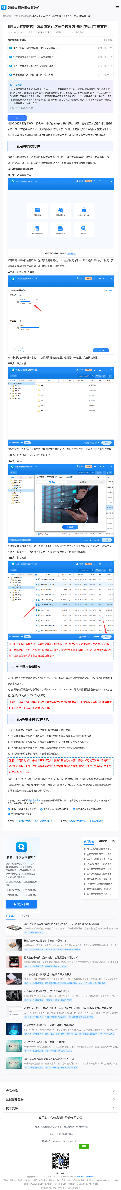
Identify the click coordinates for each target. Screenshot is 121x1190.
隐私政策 (52, 1188)
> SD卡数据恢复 (30, 890)
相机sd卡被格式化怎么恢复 (23, 809)
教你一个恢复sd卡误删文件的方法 (58, 1051)
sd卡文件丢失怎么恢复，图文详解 (92, 983)
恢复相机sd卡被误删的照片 (55, 809)
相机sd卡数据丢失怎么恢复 (55, 1017)
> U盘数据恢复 (30, 895)
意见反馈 (60, 1188)
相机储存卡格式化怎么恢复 (56, 966)
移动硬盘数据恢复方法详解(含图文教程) (61, 983)
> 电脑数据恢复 (12, 895)
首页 (15, 16)
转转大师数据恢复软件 (42, 32)
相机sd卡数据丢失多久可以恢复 (80, 1017)
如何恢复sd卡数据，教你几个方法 (58, 1000)
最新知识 (103, 841)
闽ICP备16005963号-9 (86, 1177)
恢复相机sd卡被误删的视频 (88, 809)
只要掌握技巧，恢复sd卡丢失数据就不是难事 (63, 950)
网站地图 (69, 1188)
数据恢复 (28, 146)
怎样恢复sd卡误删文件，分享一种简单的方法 (96, 1034)
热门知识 (89, 841)
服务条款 (44, 1188)
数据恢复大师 (34, 800)
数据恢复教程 (25, 16)
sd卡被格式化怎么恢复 (21, 814)
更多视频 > (108, 40)
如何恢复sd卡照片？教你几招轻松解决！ (34, 820)
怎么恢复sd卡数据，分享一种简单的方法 (61, 1034)
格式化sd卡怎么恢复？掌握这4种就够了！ (88, 820)
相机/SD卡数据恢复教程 (33, 933)
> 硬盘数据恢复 (30, 882)
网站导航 (76, 1188)
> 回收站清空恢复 (13, 890)
